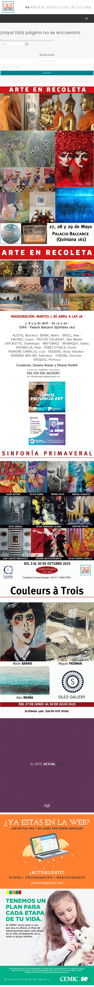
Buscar (46, 73)
